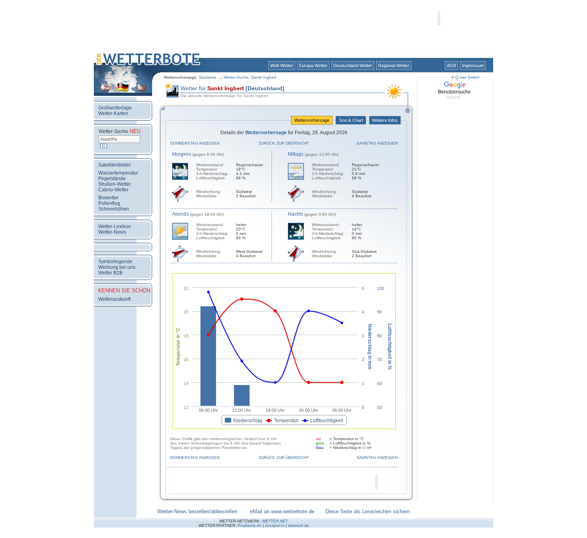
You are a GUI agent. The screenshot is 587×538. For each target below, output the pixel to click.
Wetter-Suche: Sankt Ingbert (250, 77)
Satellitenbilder (114, 165)
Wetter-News (112, 232)
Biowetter (108, 198)
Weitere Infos (385, 120)
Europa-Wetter (313, 65)
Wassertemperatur (118, 173)
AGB (451, 65)
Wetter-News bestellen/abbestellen (197, 511)
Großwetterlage (115, 108)
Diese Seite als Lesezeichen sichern (367, 511)
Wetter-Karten (113, 113)
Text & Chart (350, 120)
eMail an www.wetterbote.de (282, 511)
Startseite (207, 77)
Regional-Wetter (393, 65)
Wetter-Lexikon (114, 226)
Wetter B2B (110, 273)
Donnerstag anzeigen (195, 143)
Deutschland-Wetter (352, 65)
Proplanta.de (250, 525)
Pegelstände (112, 178)
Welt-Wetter (281, 65)
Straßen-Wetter (114, 184)
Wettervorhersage (312, 120)
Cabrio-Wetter (113, 190)
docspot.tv (274, 525)
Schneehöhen (113, 209)
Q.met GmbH (467, 77)
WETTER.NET (275, 521)
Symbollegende (115, 261)
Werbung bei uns (116, 267)
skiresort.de (298, 525)
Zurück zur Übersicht (284, 143)
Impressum (473, 65)
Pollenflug (109, 203)
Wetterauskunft (114, 299)
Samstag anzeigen (377, 143)
